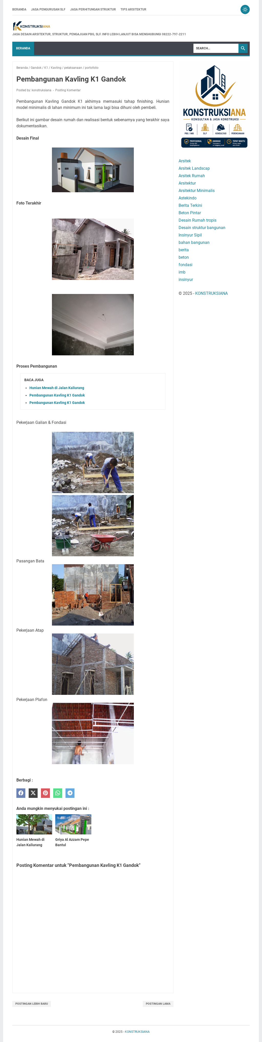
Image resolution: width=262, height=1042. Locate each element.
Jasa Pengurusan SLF (48, 9)
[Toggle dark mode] (245, 9)
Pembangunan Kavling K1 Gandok (57, 395)
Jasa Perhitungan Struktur (93, 9)
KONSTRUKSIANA (211, 293)
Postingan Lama (158, 1003)
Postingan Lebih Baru (31, 1003)
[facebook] (20, 793)
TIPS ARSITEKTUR (133, 9)
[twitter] (33, 793)
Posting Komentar (68, 90)
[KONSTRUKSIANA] (99, 26)
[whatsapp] (57, 793)
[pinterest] (45, 793)
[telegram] (70, 793)
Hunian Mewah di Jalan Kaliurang (56, 388)
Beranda (19, 9)
